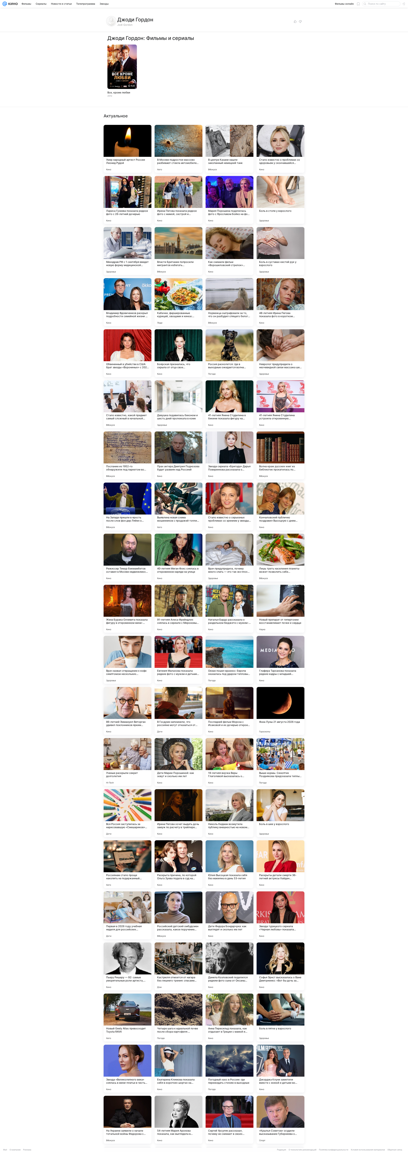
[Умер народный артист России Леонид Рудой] (127, 149)
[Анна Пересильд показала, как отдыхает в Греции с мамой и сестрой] (229, 1017)
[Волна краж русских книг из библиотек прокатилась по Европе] (280, 455)
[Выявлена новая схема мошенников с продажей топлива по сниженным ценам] (178, 506)
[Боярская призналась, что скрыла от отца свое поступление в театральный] (178, 353)
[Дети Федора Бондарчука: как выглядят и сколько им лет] (229, 915)
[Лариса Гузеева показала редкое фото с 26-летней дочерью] (127, 200)
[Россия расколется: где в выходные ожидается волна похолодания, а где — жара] (229, 353)
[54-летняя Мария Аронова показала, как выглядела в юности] (178, 1120)
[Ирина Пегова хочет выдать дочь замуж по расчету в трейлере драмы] (178, 813)
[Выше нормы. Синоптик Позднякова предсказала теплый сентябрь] (280, 762)
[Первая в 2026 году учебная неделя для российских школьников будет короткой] (127, 915)
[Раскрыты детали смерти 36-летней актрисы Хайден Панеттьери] (280, 864)
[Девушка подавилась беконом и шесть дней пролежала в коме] (178, 404)
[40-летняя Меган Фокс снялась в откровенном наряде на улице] (178, 558)
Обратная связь (394, 1149)
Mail (5, 1149)
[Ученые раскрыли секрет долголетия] (127, 762)
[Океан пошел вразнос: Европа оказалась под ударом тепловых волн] (229, 660)
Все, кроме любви (118, 92)
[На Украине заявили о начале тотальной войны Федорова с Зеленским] (127, 1120)
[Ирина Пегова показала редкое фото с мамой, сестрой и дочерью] (178, 200)
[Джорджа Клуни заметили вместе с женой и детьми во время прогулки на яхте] (280, 1069)
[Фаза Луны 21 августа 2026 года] (280, 711)
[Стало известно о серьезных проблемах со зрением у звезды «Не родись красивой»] (229, 506)
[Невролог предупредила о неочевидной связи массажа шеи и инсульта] (280, 353)
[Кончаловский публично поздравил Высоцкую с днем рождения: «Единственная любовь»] (280, 506)
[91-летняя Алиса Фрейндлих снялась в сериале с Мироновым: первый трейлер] (178, 609)
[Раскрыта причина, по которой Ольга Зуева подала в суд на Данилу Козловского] (178, 864)
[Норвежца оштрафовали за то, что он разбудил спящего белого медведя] (229, 302)
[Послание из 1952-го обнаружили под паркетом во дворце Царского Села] (127, 455)
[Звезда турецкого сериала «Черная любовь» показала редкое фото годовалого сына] (280, 915)
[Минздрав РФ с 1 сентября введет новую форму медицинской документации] (127, 251)
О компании (15, 1149)
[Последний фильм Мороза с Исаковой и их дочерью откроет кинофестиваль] (229, 711)
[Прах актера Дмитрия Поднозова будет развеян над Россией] (178, 455)
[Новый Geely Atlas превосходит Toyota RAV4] (127, 1017)
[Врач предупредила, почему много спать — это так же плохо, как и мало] (229, 558)
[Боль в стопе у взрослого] (280, 200)
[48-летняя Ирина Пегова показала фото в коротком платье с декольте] (280, 302)
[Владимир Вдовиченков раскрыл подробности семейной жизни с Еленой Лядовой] (127, 302)
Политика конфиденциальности (333, 1149)
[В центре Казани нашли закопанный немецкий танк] (229, 149)
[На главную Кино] (12, 4)
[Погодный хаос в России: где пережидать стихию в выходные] (229, 1069)
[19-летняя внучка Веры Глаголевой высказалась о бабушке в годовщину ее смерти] (229, 762)
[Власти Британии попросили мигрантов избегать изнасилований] (178, 251)
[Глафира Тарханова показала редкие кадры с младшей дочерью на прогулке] (280, 660)
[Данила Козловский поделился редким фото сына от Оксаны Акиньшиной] (229, 966)
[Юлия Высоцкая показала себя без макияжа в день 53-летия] (229, 864)
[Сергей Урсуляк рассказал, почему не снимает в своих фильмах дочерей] (229, 1120)
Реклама (27, 1149)
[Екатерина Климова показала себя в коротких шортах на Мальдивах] (178, 1069)
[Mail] (5, 4)
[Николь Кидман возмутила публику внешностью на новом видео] (229, 813)
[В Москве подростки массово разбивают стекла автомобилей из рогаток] (178, 149)
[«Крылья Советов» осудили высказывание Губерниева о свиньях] (280, 1120)
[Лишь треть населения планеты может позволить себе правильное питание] (280, 558)
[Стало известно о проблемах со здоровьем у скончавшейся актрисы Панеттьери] (280, 149)
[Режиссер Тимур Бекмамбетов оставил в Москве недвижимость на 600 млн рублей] (127, 558)
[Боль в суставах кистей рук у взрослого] (280, 251)
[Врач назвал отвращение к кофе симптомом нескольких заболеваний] (127, 660)
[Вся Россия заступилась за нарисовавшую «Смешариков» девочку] (127, 813)
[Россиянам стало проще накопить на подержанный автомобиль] (127, 864)
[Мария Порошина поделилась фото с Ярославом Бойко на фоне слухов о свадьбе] (229, 200)
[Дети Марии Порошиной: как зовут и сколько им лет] (178, 762)
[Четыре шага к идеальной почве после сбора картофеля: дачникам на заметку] (178, 1017)
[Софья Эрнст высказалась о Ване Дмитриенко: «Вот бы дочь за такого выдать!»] (280, 966)
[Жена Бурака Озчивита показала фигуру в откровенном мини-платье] (127, 609)
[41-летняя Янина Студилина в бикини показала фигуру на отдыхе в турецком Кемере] (229, 404)
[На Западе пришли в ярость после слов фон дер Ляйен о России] (127, 506)
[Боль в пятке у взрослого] (280, 1017)
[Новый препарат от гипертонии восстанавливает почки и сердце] (280, 609)
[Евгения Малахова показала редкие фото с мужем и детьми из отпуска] (178, 660)
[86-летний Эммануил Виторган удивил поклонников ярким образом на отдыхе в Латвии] (127, 711)
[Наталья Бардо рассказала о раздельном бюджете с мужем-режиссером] (229, 609)
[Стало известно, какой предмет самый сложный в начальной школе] (127, 404)
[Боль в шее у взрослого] (280, 813)
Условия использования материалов (368, 1149)
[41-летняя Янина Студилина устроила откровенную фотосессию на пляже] (280, 404)
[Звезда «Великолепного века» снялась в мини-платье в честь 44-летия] (127, 1069)
